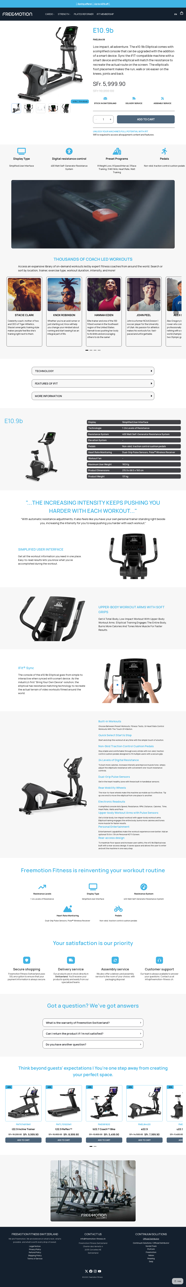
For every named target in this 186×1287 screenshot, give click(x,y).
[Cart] (181, 13)
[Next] (176, 312)
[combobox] (175, 14)
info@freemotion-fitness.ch (159, 979)
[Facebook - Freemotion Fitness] (90, 1271)
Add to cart (146, 119)
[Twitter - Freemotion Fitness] (86, 1271)
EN (175, 14)
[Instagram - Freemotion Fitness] (95, 1271)
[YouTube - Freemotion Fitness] (99, 1271)
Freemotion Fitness (96, 1277)
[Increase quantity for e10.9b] (110, 119)
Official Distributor (151, 1238)
